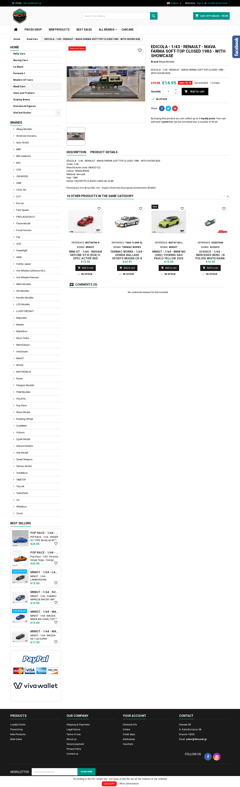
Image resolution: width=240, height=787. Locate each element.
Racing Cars (20, 60)
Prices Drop (33, 29)
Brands (16, 122)
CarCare (128, 29)
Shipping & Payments (78, 724)
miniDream (22, 351)
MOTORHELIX (23, 371)
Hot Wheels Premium (27, 277)
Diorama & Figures (24, 106)
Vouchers (128, 744)
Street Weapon (24, 459)
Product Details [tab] (104, 152)
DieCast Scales (22, 112)
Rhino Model (23, 412)
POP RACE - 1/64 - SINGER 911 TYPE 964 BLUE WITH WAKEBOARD (44, 533)
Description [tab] (76, 152)
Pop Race (21, 405)
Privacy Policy (74, 748)
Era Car (20, 203)
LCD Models (23, 304)
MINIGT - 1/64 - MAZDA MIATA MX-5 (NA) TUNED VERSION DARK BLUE (44, 611)
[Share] (162, 108)
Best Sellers (20, 523)
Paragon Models (25, 385)
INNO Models (23, 284)
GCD (18, 243)
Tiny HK (20, 486)
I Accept (109, 784)
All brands (107, 29)
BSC (18, 162)
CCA (18, 169)
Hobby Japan (23, 264)
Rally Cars (19, 53)
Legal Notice (73, 729)
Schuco (20, 432)
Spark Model (23, 439)
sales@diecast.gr (31, 3)
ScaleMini (21, 425)
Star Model (22, 452)
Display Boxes (21, 99)
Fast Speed (22, 210)
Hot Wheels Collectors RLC (30, 270)
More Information (129, 783)
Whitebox (21, 506)
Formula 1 (19, 73)
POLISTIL (21, 398)
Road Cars (19, 86)
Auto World (22, 142)
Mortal (19, 365)
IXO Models (22, 290)
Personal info (130, 724)
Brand (154, 61)
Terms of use (74, 734)
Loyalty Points (17, 724)
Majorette (21, 317)
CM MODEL (22, 176)
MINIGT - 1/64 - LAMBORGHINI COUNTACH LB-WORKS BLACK (44, 572)
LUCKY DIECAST (25, 311)
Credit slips (129, 734)
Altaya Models (24, 129)
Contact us (72, 753)
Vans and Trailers (23, 93)
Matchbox (21, 331)
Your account (134, 716)
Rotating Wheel (24, 419)
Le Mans (18, 66)
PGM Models (23, 392)
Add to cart (194, 91)
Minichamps (23, 344)
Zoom (19, 513)
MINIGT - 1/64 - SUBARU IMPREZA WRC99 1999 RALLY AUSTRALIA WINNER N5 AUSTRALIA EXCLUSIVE (44, 592)
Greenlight (21, 250)
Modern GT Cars (23, 79)
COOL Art (21, 189)
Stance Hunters (24, 446)
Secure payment (75, 744)
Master (20, 324)
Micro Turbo (22, 338)
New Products (59, 29)
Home (14, 47)
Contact (186, 716)
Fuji (18, 237)
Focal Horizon (24, 230)
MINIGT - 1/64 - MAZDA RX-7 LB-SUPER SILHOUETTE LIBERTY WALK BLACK (44, 631)
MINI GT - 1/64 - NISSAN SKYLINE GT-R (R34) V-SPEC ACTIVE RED (85, 255)
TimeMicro (22, 472)
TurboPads (22, 493)
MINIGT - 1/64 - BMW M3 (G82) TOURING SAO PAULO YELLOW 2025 (168, 255)
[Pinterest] (175, 108)
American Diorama (26, 135)
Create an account (217, 3)
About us (71, 739)
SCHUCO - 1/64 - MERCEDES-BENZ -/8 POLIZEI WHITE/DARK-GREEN (210, 256)
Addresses (129, 739)
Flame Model (23, 223)
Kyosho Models (24, 297)
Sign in (200, 3)
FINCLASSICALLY (25, 216)
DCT (18, 196)
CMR (18, 183)
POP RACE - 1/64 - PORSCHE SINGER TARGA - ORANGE (44, 552)
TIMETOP (21, 479)
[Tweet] (168, 108)
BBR (18, 149)
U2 (17, 499)
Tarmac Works (24, 466)
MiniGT (20, 358)
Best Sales (84, 29)
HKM (19, 257)
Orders (126, 729)
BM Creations (23, 156)
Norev (19, 378)
